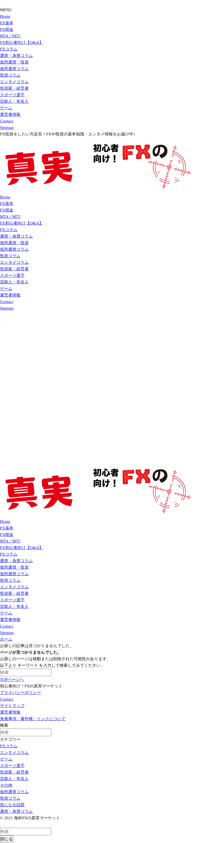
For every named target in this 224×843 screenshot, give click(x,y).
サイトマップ (12, 705)
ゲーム (6, 108)
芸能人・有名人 (14, 101)
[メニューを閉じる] (0, 4)
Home (5, 16)
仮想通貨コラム (14, 68)
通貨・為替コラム (16, 55)
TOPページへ (12, 679)
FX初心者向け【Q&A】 (21, 42)
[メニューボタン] (0, 322)
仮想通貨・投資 (14, 62)
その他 (6, 785)
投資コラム (10, 75)
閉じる (7, 839)
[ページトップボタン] (0, 825)
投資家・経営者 (14, 88)
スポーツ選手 (12, 95)
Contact (6, 121)
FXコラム (8, 49)
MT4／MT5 (10, 36)
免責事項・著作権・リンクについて (33, 719)
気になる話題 (12, 805)
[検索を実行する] (53, 673)
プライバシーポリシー (20, 692)
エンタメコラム (14, 82)
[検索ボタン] (0, 316)
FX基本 (6, 23)
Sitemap (7, 127)
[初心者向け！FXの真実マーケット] (95, 190)
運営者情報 (10, 114)
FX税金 (6, 29)
